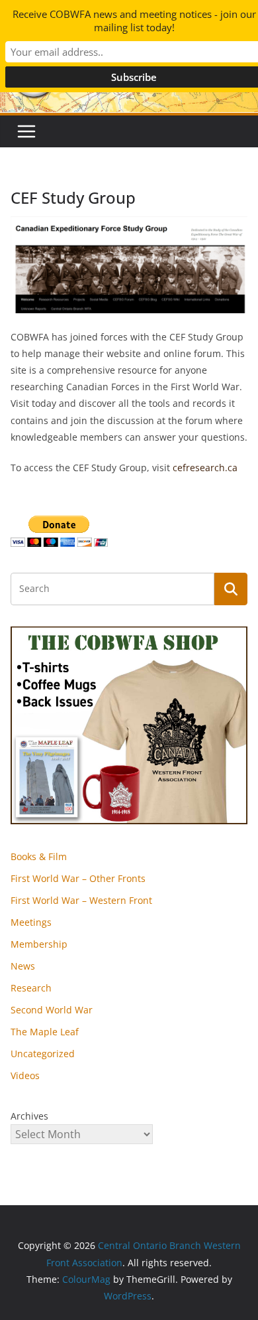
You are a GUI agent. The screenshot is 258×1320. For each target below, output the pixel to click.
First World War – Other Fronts (78, 878)
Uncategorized (43, 1053)
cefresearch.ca (205, 467)
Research (31, 988)
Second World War (52, 1009)
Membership (39, 944)
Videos (25, 1075)
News (23, 966)
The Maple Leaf (45, 1031)
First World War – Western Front (81, 900)
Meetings (31, 922)
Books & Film (39, 856)
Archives (29, 1116)
